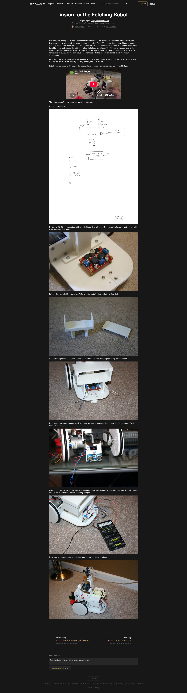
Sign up (143, 3)
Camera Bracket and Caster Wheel (72, 640)
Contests (69, 3)
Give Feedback (73, 683)
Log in (152, 3)
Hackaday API (107, 683)
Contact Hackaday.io (59, 683)
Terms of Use (85, 683)
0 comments (73, 643)
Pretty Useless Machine (100, 20)
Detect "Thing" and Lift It (119, 640)
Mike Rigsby (79, 26)
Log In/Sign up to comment (60, 668)
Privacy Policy (96, 683)
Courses (78, 3)
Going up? (94, 678)
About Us (47, 683)
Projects (51, 3)
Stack (86, 3)
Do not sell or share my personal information (129, 683)
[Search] (126, 4)
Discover (59, 3)
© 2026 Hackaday (93, 688)
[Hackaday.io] (37, 3)
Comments (111, 26)
